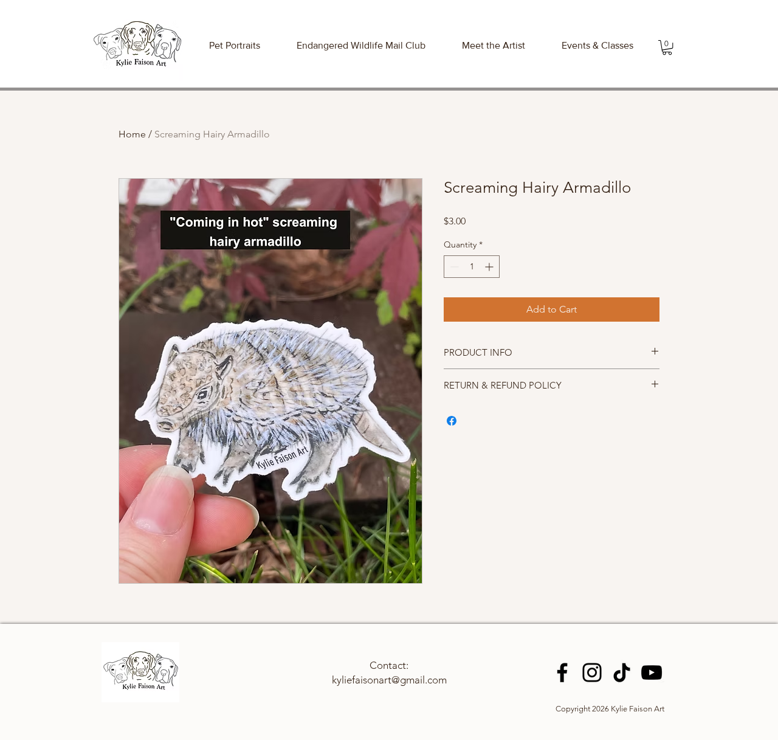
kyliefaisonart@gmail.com (389, 680)
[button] (597, 45)
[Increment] (490, 266)
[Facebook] (562, 672)
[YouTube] (651, 672)
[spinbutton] (472, 266)
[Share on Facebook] (451, 420)
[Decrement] (453, 266)
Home (132, 134)
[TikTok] (622, 672)
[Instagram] (592, 672)
